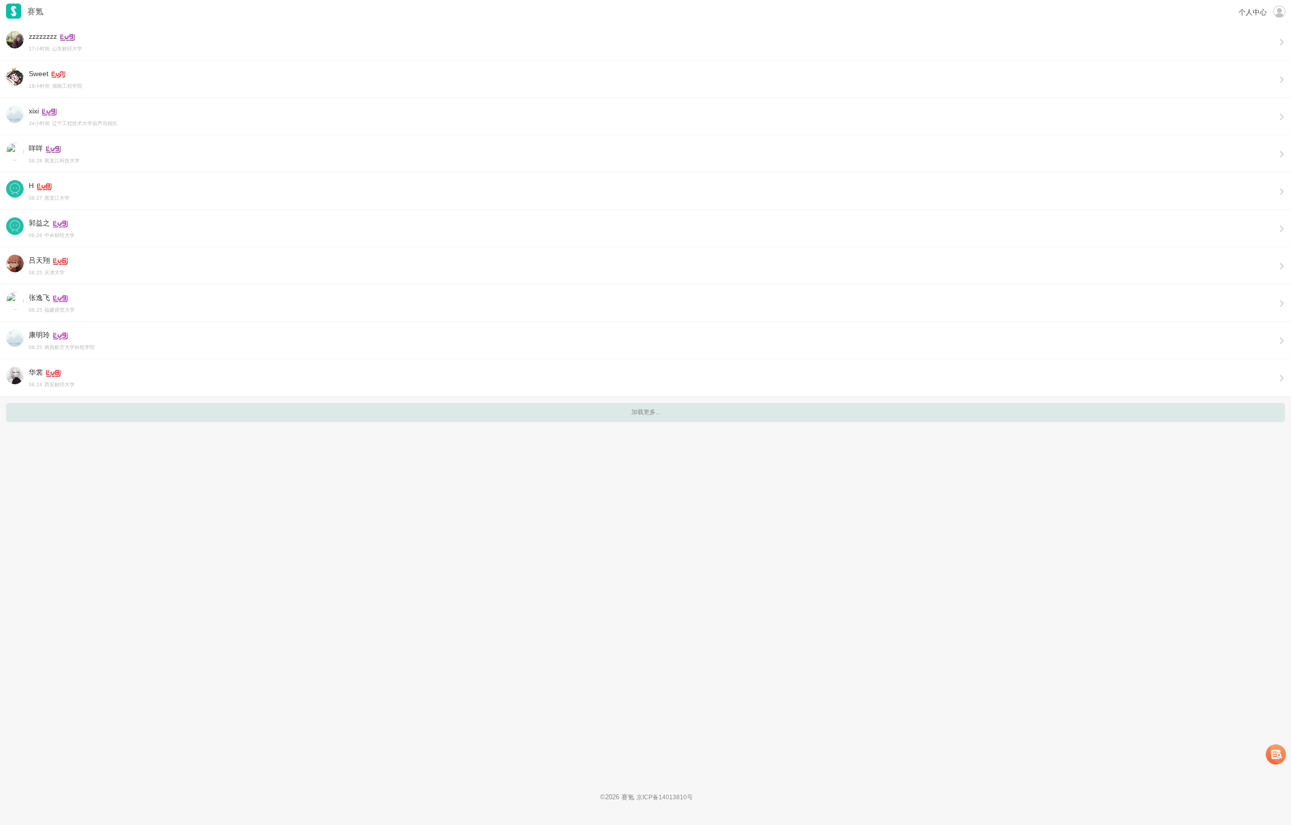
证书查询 (1276, 754)
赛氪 (13, 11)
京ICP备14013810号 (664, 797)
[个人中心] (1279, 11)
